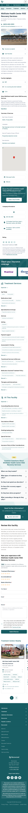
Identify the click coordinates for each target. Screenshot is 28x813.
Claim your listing (5, 752)
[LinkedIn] (19, 777)
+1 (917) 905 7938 (14, 769)
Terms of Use (16, 627)
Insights (3, 746)
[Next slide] (16, 698)
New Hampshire (17, 5)
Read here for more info (11, 254)
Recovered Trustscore (6, 743)
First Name (4, 589)
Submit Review (14, 632)
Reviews (23, 8)
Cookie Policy (23, 804)
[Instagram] (12, 777)
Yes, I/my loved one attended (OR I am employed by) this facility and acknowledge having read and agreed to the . (14, 624)
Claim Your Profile (14, 199)
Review (3, 604)
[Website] (14, 212)
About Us (3, 728)
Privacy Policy (4, 804)
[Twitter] (15, 777)
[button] (20, 26)
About (2, 8)
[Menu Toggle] (25, 2)
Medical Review (4, 734)
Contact (3, 740)
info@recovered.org (14, 767)
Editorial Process (5, 731)
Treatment (16, 8)
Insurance (8, 8)
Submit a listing (4, 749)
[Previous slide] (12, 698)
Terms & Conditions (14, 804)
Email (2, 597)
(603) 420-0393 (13, 517)
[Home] (2, 5)
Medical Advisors (5, 737)
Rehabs (7, 5)
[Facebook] (8, 777)
